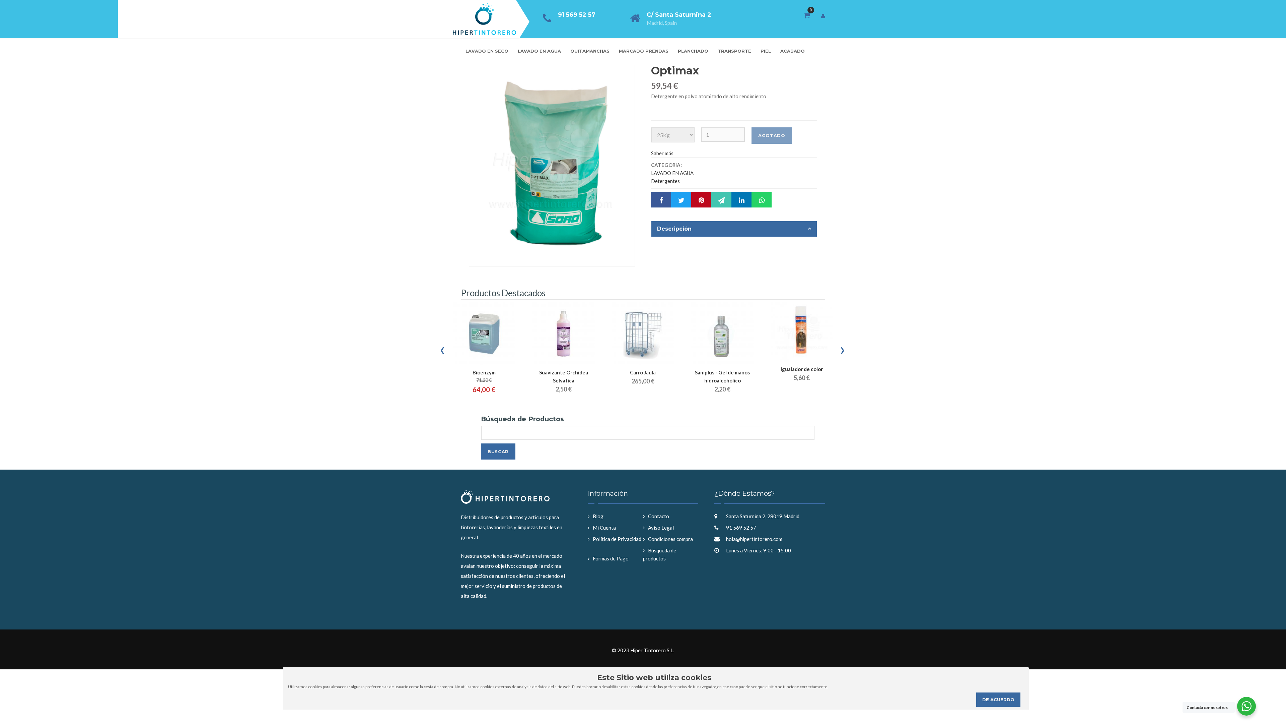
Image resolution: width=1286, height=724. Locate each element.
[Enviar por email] (721, 199)
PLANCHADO (693, 51)
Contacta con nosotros (1207, 707)
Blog (598, 516)
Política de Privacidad (617, 539)
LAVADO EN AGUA (539, 51)
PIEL (766, 51)
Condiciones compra (670, 539)
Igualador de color (802, 369)
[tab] (734, 229)
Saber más (662, 153)
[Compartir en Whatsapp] (762, 199)
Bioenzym (484, 372)
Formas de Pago (611, 558)
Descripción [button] (674, 229)
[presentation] (442, 349)
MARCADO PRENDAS (643, 51)
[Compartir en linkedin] (741, 199)
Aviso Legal (661, 528)
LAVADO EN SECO (487, 51)
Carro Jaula (643, 372)
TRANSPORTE (734, 51)
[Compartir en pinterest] (701, 199)
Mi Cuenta (604, 528)
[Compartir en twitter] (681, 199)
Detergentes (665, 181)
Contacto (658, 516)
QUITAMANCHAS (590, 51)
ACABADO (792, 51)
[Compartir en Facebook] (661, 199)
